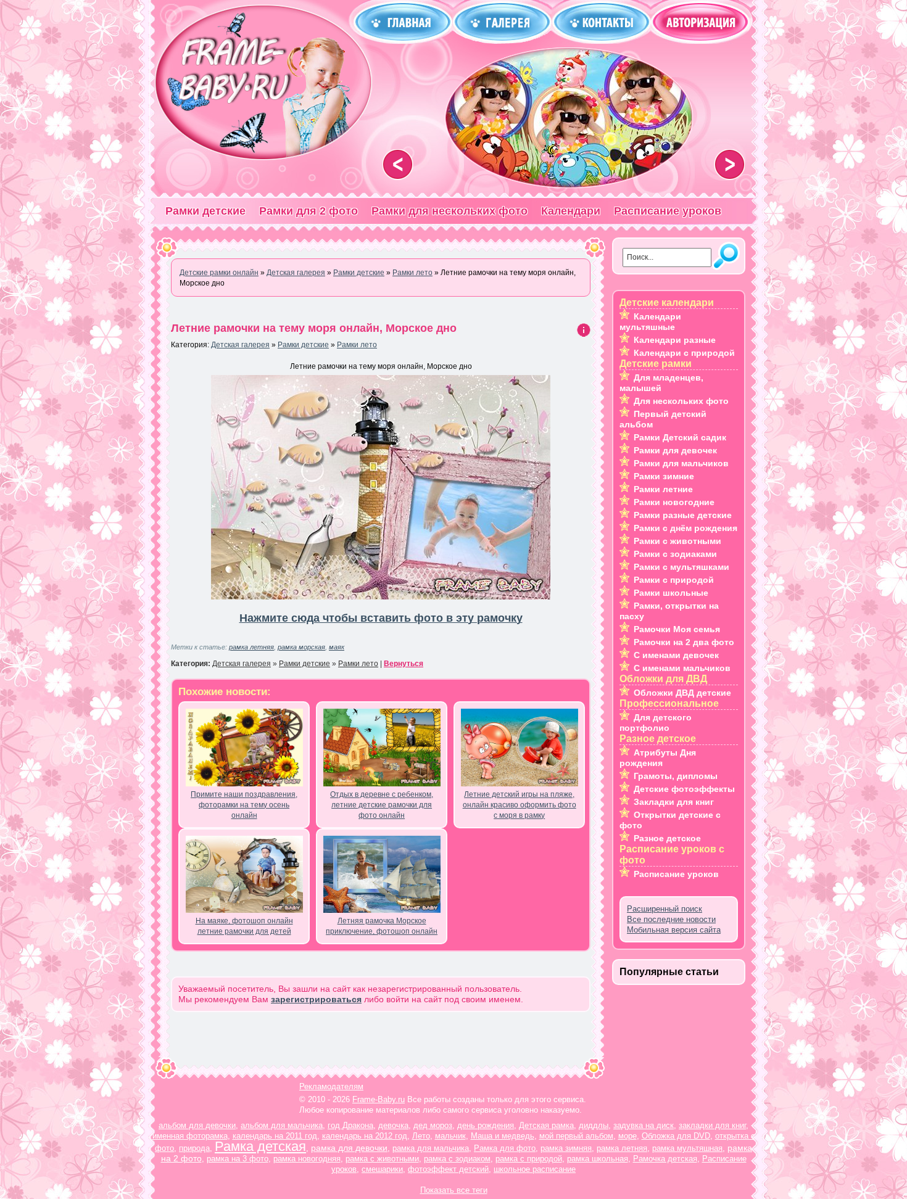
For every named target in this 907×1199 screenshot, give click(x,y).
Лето (421, 1135)
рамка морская (301, 647)
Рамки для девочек (675, 450)
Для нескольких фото (681, 401)
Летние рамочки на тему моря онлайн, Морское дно (314, 328)
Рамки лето (357, 344)
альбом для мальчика (282, 1125)
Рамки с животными (677, 541)
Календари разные (675, 340)
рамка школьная (597, 1158)
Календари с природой (684, 353)
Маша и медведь (502, 1135)
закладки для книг (712, 1125)
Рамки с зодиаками (675, 554)
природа (194, 1148)
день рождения (485, 1125)
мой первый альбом (576, 1135)
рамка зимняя (566, 1148)
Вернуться (403, 663)
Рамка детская (260, 1146)
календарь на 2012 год (364, 1135)
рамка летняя (251, 647)
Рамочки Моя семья (677, 629)
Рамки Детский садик (680, 437)
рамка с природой (528, 1158)
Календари (570, 211)
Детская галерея (240, 344)
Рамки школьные (671, 593)
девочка (393, 1125)
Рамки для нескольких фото (449, 211)
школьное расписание (535, 1169)
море (627, 1135)
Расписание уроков (667, 211)
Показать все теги (453, 1190)
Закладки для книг (674, 802)
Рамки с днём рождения (685, 528)
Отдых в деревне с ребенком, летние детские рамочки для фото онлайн (381, 805)
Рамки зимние (664, 476)
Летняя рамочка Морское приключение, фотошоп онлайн (381, 926)
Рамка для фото (505, 1148)
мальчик (450, 1135)
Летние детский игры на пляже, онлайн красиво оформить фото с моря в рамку (519, 805)
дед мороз (432, 1125)
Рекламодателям (331, 1086)
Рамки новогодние (674, 502)
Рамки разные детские (683, 515)
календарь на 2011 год (275, 1135)
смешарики (382, 1169)
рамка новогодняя (307, 1158)
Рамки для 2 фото (308, 211)
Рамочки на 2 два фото (684, 642)
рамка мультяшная (687, 1148)
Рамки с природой (674, 580)
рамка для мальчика (430, 1148)
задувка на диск (643, 1125)
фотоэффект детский (448, 1169)
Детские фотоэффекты (684, 789)
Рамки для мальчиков (681, 463)
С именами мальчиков (682, 668)
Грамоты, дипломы (676, 776)
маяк (336, 647)
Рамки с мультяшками (681, 567)
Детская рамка (546, 1125)
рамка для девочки (349, 1148)
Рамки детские (205, 211)
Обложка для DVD (676, 1135)
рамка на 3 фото (237, 1158)
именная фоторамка (190, 1135)
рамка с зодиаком (457, 1158)
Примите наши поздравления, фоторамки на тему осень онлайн (244, 805)
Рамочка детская (665, 1158)
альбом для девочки (197, 1125)
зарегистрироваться (316, 999)
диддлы (593, 1125)
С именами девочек (676, 655)
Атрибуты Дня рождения (657, 758)
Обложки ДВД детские (682, 693)
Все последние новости (671, 919)
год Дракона (350, 1125)
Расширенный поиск (664, 908)
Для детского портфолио (655, 722)
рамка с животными (382, 1158)
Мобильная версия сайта (674, 929)
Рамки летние (663, 489)
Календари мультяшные (650, 321)
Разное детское (667, 838)
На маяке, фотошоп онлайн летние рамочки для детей (244, 926)
